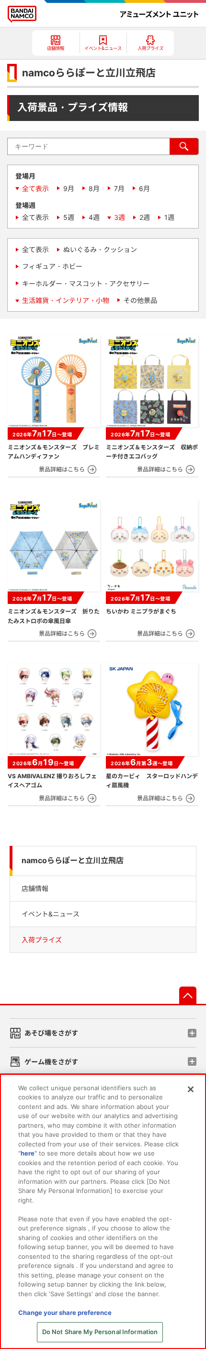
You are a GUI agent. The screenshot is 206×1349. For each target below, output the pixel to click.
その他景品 (140, 300)
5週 (68, 217)
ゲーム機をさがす (51, 1062)
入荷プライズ (42, 940)
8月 (94, 188)
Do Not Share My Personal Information (100, 1332)
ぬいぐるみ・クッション (100, 249)
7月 (119, 188)
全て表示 (35, 188)
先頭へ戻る (187, 995)
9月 (68, 188)
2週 (144, 217)
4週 (94, 217)
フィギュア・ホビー (52, 266)
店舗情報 (35, 888)
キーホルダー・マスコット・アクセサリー (85, 283)
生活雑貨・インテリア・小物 (65, 300)
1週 (169, 217)
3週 (119, 217)
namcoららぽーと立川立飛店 (73, 860)
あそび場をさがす (51, 1033)
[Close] (190, 1089)
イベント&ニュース (51, 914)
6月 (144, 188)
